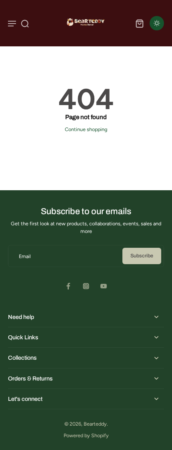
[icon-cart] (139, 23)
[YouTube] (103, 286)
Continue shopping (86, 129)
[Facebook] (68, 286)
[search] (25, 23)
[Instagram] (86, 286)
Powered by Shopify (86, 435)
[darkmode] (157, 23)
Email (25, 256)
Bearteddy (95, 424)
